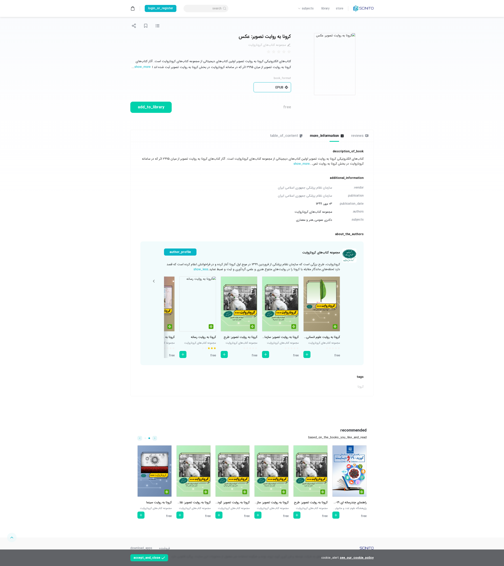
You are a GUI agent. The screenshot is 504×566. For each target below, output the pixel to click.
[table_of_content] (157, 25)
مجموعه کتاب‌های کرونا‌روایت (267, 44)
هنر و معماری (304, 219)
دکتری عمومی (323, 219)
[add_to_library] (306, 354)
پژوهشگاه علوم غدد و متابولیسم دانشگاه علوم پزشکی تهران (334, 508)
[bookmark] (145, 25)
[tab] (360, 136)
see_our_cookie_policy (357, 557)
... (141, 66)
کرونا (361, 386)
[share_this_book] (133, 25)
